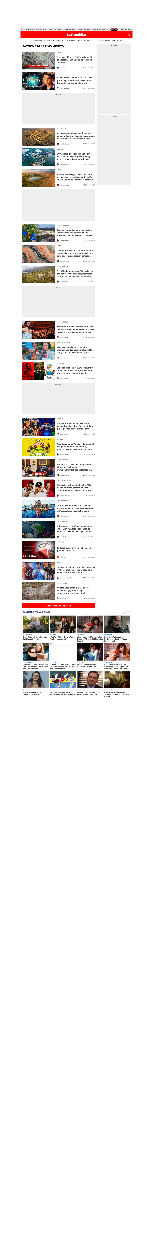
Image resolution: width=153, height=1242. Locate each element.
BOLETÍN (120, 40)
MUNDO (73, 40)
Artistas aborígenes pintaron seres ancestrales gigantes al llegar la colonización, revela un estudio (73, 590)
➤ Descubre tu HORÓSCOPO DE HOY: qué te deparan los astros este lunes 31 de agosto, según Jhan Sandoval (75, 80)
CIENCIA (80, 40)
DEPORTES (88, 40)
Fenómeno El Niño (104, 29)
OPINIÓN (49, 40)
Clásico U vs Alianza (56, 29)
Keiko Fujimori (69, 29)
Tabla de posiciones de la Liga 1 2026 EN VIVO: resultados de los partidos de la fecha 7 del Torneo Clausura (76, 570)
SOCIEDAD (66, 40)
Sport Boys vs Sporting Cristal (36, 29)
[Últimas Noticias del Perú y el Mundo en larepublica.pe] (76, 34)
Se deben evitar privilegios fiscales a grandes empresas (74, 549)
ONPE (94, 29)
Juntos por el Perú (84, 29)
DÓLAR (107, 40)
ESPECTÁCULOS (98, 40)
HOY (22, 29)
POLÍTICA (41, 40)
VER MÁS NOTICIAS (58, 605)
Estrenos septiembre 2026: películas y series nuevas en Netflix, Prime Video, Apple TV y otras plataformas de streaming (75, 372)
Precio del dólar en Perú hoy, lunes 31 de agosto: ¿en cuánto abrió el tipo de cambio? (74, 60)
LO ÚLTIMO (34, 40)
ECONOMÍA (57, 40)
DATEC (113, 40)
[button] (23, 35)
